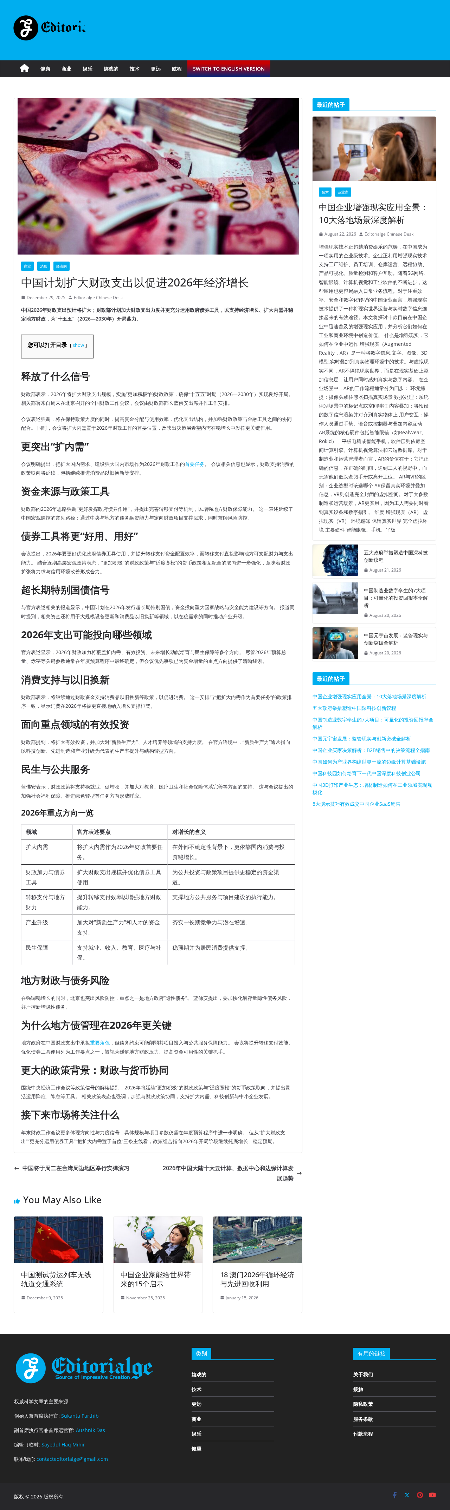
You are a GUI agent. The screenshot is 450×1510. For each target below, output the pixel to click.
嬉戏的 (111, 68)
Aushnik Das (90, 1430)
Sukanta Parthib (80, 1415)
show (78, 345)
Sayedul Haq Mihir (63, 1444)
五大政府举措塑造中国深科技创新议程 (396, 556)
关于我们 (363, 1374)
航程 (177, 68)
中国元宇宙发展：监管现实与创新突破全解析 (396, 639)
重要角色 (100, 1042)
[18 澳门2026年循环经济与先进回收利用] (257, 1221)
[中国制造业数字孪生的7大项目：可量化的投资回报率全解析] (335, 603)
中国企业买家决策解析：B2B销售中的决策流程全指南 (371, 750)
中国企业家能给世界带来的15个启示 (156, 1279)
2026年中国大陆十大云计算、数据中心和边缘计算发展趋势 (228, 1173)
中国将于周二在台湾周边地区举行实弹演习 (75, 1168)
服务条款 (363, 1419)
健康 (45, 68)
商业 (66, 68)
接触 (358, 1389)
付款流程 (363, 1433)
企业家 (343, 192)
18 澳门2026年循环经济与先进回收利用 (257, 1279)
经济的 (61, 266)
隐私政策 (363, 1403)
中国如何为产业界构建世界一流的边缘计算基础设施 (369, 761)
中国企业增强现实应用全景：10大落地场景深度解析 (374, 213)
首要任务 (195, 464)
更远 (156, 68)
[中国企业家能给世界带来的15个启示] (158, 1221)
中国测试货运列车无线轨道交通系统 (56, 1279)
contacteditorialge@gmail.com (72, 1459)
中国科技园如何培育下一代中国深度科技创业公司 (367, 773)
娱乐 (87, 68)
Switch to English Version (229, 68)
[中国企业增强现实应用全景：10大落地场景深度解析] (374, 149)
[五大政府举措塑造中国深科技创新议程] (335, 561)
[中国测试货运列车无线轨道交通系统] (58, 1221)
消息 (43, 266)
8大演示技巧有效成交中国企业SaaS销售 (356, 803)
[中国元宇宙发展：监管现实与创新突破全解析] (335, 644)
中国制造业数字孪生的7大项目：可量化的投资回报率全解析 (396, 597)
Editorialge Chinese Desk (98, 298)
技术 (135, 68)
